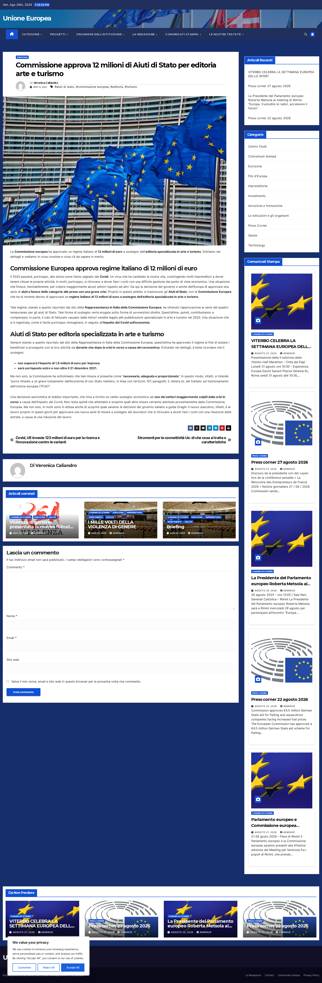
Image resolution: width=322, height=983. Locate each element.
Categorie (31, 34)
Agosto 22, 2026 (266, 706)
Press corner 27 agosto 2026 (269, 86)
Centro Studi (257, 146)
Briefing (175, 526)
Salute (52, 517)
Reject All (48, 967)
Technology (256, 245)
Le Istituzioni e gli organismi (268, 215)
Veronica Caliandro (46, 82)
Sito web (13, 659)
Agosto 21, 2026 (266, 832)
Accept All (73, 967)
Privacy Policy (311, 975)
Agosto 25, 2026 (266, 590)
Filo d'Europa (257, 176)
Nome (12, 616)
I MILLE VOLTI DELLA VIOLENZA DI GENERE (112, 524)
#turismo (131, 87)
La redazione (144, 34)
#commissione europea (92, 87)
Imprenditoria (134, 512)
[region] (48, 956)
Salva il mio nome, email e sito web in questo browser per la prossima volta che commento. (76, 681)
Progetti (58, 34)
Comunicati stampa (182, 34)
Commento (16, 567)
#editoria (116, 87)
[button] (305, 34)
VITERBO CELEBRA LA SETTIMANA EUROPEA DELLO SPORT (281, 346)
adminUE (40, 533)
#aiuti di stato (64, 87)
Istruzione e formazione (265, 206)
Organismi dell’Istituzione (99, 34)
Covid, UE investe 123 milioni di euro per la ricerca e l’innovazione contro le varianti (58, 440)
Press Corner (257, 225)
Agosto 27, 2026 (266, 353)
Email (12, 638)
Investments (96, 517)
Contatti (269, 975)
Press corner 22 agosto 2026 (269, 118)
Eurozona (22, 57)
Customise (24, 967)
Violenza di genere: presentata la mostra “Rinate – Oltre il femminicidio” (41, 526)
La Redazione (253, 975)
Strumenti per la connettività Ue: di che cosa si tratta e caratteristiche (182, 440)
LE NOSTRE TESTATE (225, 34)
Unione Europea (27, 18)
